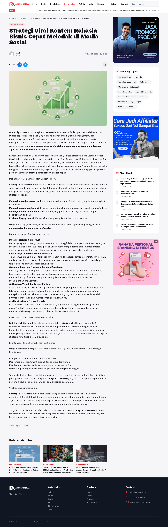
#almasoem (145, 82)
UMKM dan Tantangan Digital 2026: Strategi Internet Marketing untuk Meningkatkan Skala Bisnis (58, 469)
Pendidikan (55, 4)
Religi (91, 4)
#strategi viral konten (19, 426)
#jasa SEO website (144, 92)
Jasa (50, 509)
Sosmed (124, 4)
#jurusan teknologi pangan (129, 102)
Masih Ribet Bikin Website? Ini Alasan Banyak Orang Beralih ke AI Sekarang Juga (91, 469)
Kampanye (102, 4)
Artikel (50, 496)
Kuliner (113, 4)
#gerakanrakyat (124, 77)
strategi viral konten (42, 132)
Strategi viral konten (20, 393)
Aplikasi (51, 492)
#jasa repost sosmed (126, 107)
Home (34, 4)
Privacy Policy (92, 499)
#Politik (138, 77)
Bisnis (50, 502)
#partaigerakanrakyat (126, 82)
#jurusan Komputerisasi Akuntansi (132, 97)
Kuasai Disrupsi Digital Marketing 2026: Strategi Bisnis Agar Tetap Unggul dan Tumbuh (23, 469)
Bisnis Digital (69, 4)
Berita (43, 4)
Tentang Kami (92, 502)
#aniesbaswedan (124, 92)
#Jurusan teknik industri (128, 87)
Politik (82, 4)
